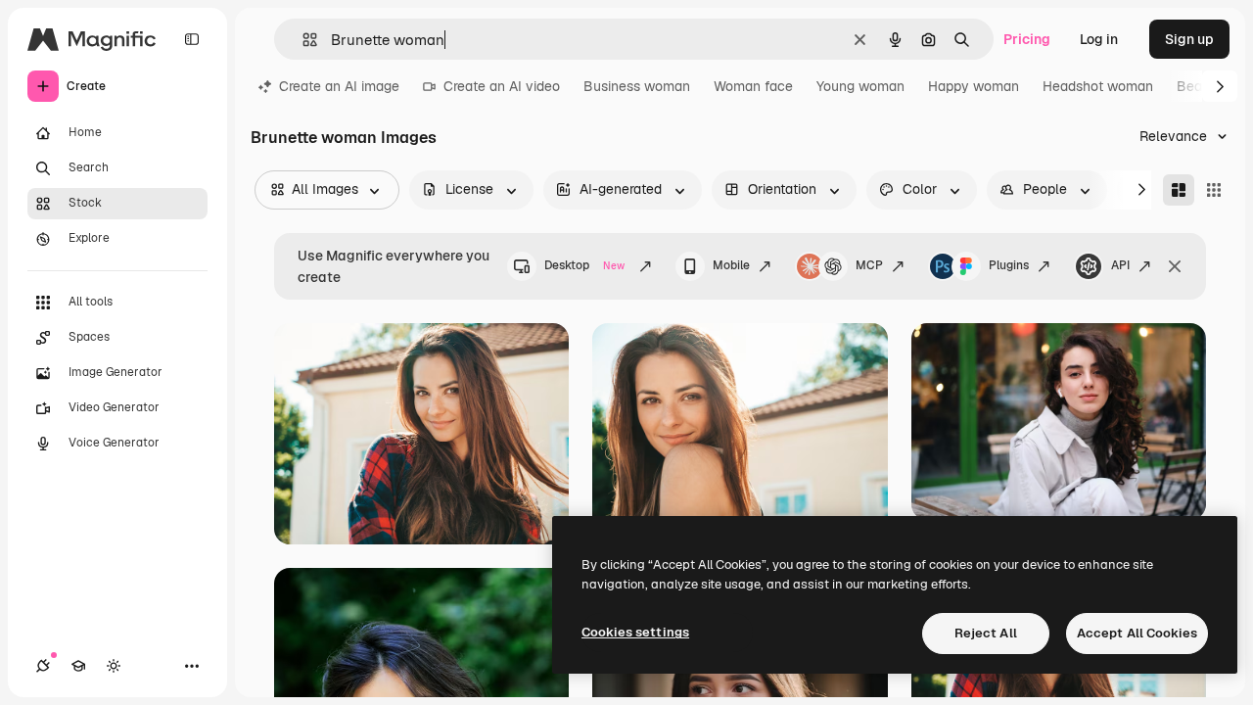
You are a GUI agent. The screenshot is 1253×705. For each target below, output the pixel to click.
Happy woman (973, 86)
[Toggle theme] (113, 666)
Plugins (1009, 265)
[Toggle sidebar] (192, 39)
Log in (1099, 39)
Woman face (753, 86)
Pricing (1026, 39)
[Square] (1214, 190)
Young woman (860, 86)
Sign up (1189, 39)
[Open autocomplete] (302, 39)
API (1120, 265)
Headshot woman (1098, 86)
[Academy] (78, 666)
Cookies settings (635, 632)
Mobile (731, 265)
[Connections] (43, 666)
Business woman (636, 86)
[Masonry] (1178, 190)
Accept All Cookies (1137, 633)
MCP (869, 265)
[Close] (1175, 266)
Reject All (985, 633)
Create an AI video (501, 86)
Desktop (584, 265)
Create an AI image (339, 86)
